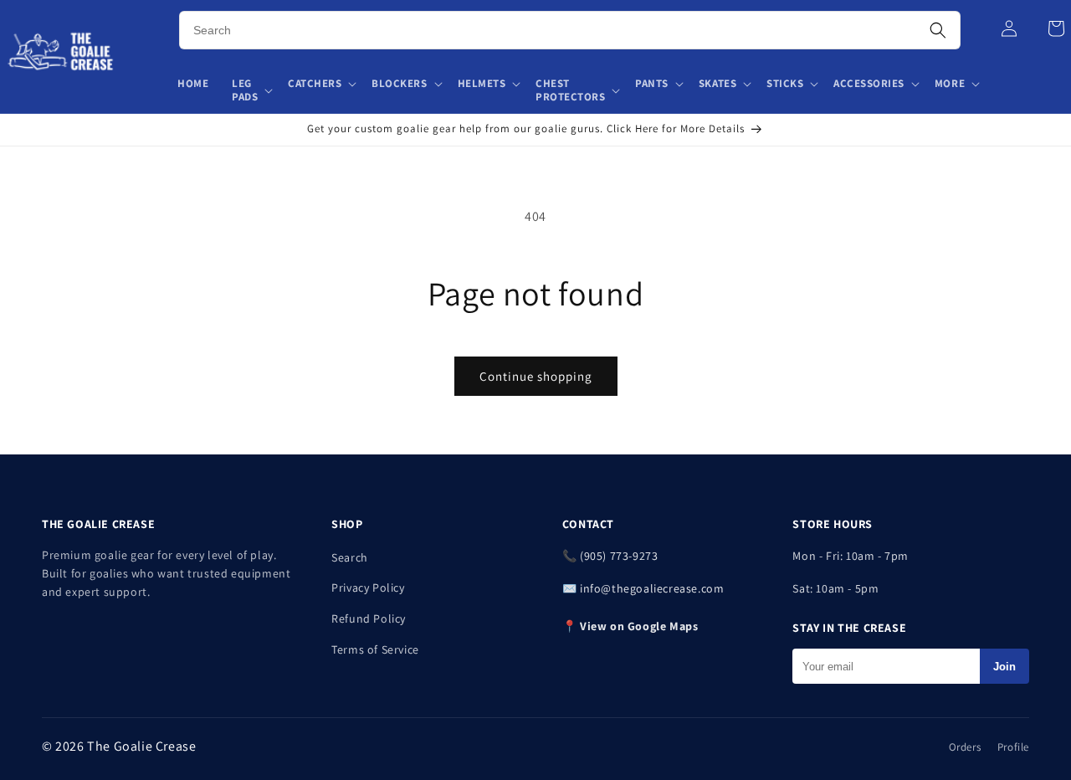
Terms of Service (375, 649)
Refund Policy (368, 618)
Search (349, 557)
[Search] (938, 30)
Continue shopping (535, 376)
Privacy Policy (367, 587)
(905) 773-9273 (619, 555)
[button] (251, 91)
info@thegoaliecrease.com (652, 588)
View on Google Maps (639, 626)
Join (1004, 666)
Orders (965, 747)
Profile (1013, 747)
